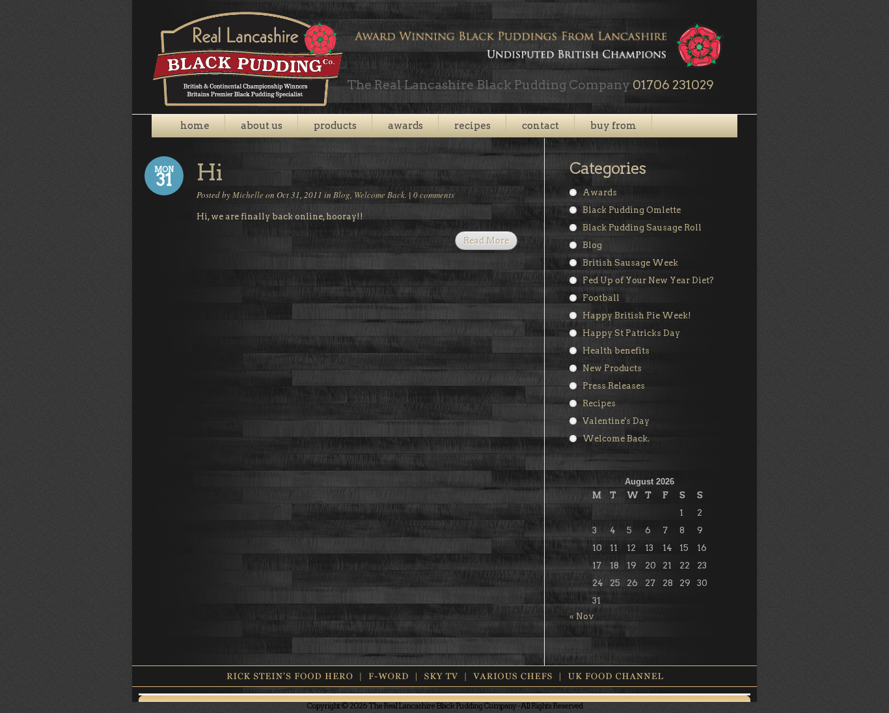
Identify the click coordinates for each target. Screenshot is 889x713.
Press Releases (613, 386)
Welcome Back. (380, 195)
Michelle (248, 195)
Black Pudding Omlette (631, 210)
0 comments (433, 195)
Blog (341, 195)
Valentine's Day (616, 421)
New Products (612, 368)
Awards (599, 192)
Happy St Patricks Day (631, 333)
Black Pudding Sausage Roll (642, 227)
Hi (209, 172)
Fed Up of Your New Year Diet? (648, 280)
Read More (486, 240)
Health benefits (616, 351)
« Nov (581, 616)
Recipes (599, 403)
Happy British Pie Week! (636, 315)
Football (601, 298)
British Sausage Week (630, 263)
